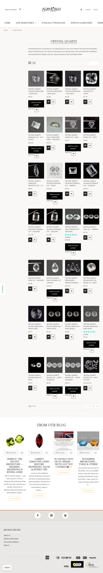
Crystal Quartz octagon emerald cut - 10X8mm (72, 183)
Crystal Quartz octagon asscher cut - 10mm (54, 183)
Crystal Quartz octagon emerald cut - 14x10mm (35, 229)
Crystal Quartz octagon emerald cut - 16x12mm (54, 229)
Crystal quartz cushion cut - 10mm (89, 91)
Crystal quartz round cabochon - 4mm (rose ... (90, 326)
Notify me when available (36, 104)
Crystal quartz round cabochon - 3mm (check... (54, 326)
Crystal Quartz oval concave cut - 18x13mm (72, 229)
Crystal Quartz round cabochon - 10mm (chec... (35, 326)
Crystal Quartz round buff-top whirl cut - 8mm (90, 280)
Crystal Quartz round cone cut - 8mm (35, 377)
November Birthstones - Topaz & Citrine (88, 462)
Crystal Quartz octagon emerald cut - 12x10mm (90, 183)
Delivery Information (11, 539)
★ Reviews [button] (3, 289)
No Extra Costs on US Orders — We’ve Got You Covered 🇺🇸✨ (63, 463)
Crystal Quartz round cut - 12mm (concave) (72, 377)
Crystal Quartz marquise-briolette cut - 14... (36, 183)
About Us (7, 536)
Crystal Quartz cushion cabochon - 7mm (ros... (72, 91)
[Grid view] (29, 63)
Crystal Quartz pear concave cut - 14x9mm (54, 280)
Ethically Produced (53, 23)
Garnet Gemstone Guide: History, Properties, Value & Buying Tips (39, 464)
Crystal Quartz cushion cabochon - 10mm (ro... (36, 91)
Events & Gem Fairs (81, 23)
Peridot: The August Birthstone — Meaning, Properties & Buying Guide (14, 465)
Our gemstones (25, 23)
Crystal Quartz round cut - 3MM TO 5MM (90, 377)
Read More (15, 498)
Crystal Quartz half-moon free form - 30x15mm (53, 137)
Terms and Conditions (11, 542)
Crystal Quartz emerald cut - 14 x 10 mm (35, 137)
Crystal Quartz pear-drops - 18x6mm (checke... (72, 280)
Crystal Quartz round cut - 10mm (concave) (54, 377)
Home (7, 23)
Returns (6, 545)
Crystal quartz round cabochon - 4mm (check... (72, 326)
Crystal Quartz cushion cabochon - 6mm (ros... (54, 91)
